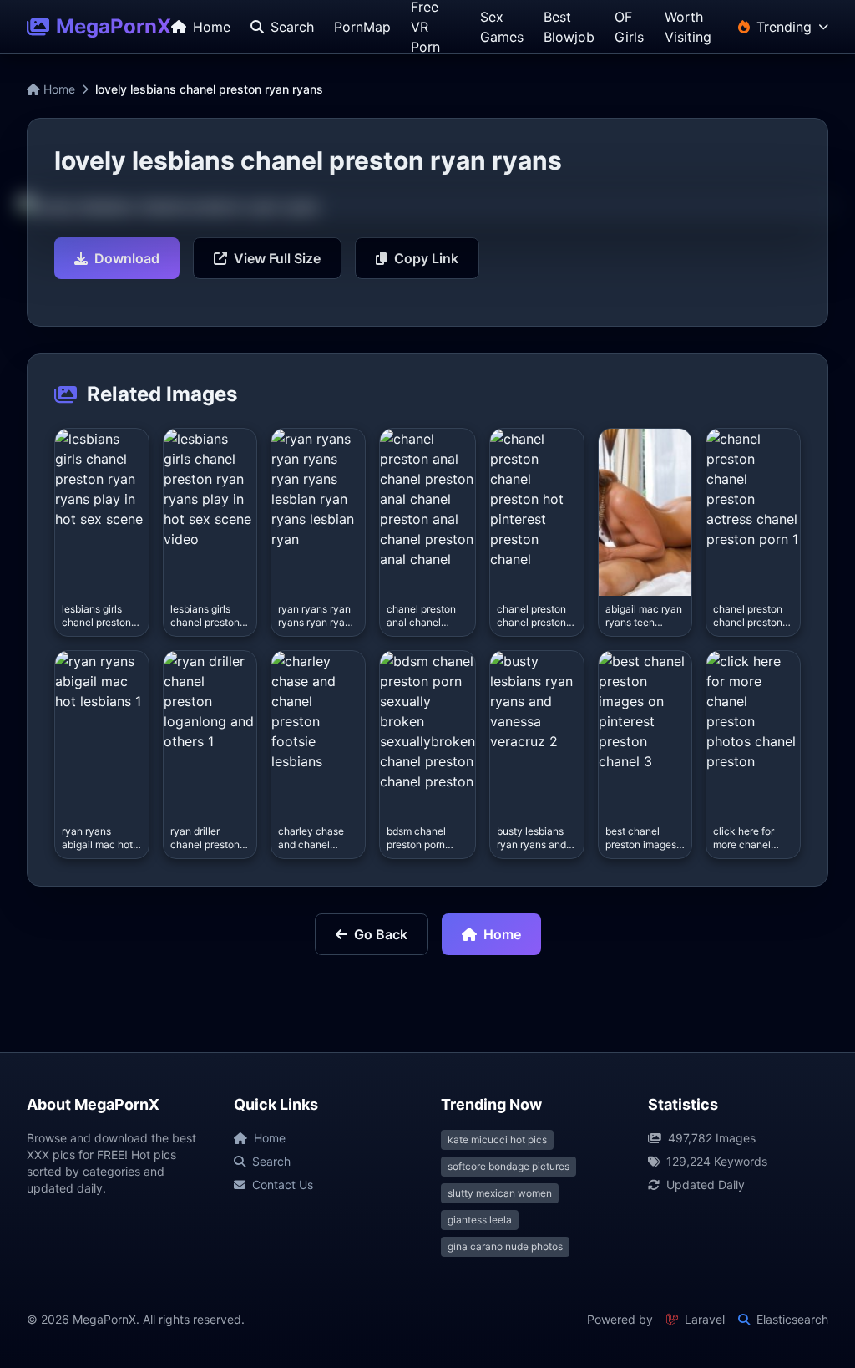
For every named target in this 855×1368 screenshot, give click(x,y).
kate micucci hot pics (497, 1139)
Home (57, 89)
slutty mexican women (500, 1193)
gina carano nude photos (505, 1246)
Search (271, 1161)
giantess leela (480, 1219)
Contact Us (282, 1184)
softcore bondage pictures (508, 1166)
